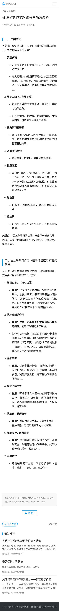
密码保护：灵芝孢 (12, 561)
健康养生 (30, 24)
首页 (4, 11)
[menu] (54, 3)
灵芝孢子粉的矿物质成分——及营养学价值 (26, 579)
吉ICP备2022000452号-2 (45, 607)
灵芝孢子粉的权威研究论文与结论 (21, 540)
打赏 (53, 523)
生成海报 (11, 524)
